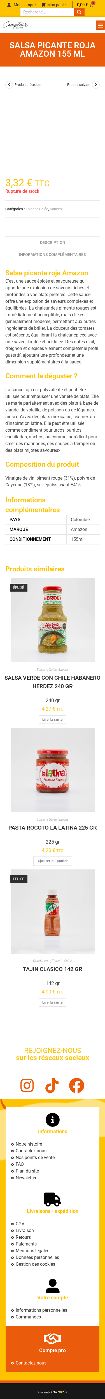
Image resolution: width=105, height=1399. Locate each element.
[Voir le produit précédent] (9, 85)
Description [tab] (52, 242)
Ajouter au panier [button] (53, 861)
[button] (100, 25)
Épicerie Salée (37, 209)
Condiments (41, 961)
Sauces (56, 209)
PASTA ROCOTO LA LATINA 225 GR (52, 827)
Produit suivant (78, 85)
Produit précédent (28, 85)
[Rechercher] (79, 12)
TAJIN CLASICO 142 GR (52, 969)
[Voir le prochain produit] (96, 85)
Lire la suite (52, 720)
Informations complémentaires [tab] (52, 254)
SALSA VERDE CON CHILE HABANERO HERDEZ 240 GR (52, 682)
